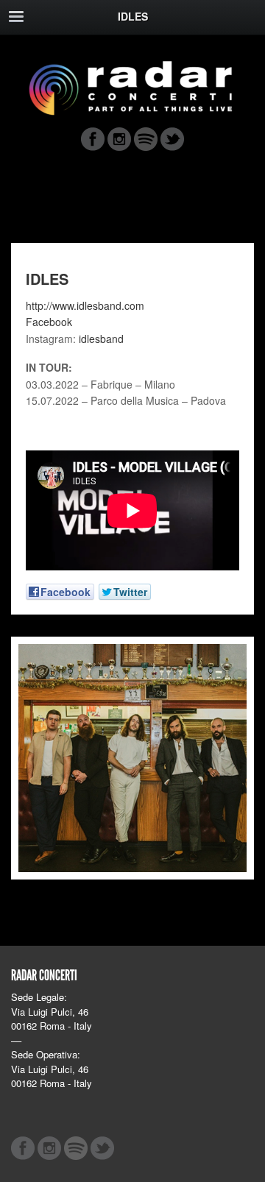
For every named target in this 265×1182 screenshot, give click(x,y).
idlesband (101, 338)
